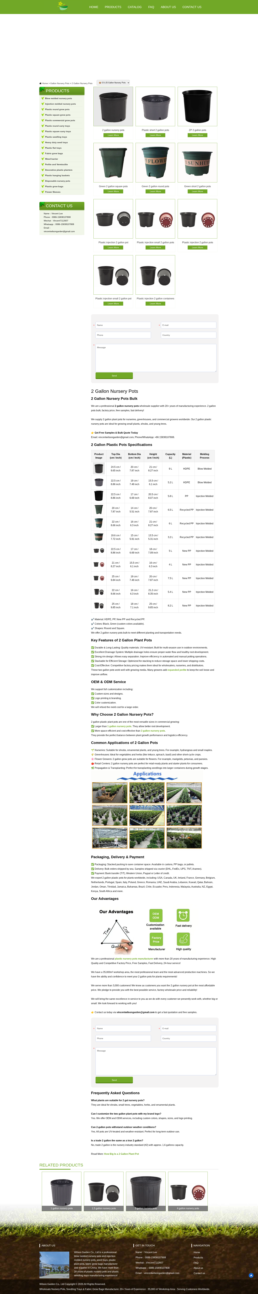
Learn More (113, 135)
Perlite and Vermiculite (56, 164)
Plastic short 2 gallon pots (155, 130)
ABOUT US (48, 1245)
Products (113, 7)
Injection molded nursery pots (60, 104)
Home (93, 7)
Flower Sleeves (52, 192)
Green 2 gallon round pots (155, 186)
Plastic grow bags (54, 186)
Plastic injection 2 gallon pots (197, 242)
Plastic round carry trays (57, 126)
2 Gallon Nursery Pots (82, 83)
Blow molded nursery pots (58, 98)
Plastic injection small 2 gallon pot (113, 298)
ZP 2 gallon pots (197, 130)
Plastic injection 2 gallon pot (113, 242)
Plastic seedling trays (56, 137)
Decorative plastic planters (58, 170)
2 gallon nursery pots (113, 130)
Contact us (191, 7)
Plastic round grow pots (57, 109)
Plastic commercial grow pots (60, 120)
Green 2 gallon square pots (113, 186)
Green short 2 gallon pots (197, 186)
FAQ (151, 7)
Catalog (135, 7)
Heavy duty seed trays (56, 142)
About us (168, 7)
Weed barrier (51, 159)
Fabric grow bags (54, 153)
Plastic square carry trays (58, 131)
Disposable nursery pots (57, 181)
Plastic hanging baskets (57, 175)
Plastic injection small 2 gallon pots (155, 242)
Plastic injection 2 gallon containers (155, 298)
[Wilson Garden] (63, 7)
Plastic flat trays (53, 148)
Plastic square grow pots (57, 115)
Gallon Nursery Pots (59, 83)
